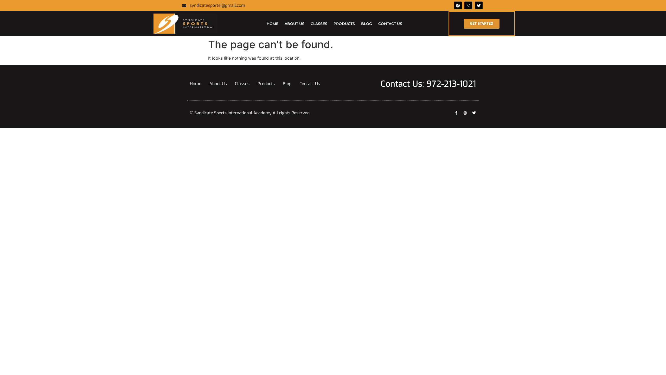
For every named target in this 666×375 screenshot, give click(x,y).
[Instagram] (465, 113)
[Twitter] (479, 5)
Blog (366, 23)
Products (344, 23)
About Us (294, 23)
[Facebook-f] (456, 113)
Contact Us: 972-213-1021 (428, 83)
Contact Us (390, 23)
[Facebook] (458, 5)
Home (272, 23)
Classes (319, 23)
